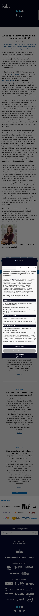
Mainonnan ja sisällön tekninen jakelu (15, 332)
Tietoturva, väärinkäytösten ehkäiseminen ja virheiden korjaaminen (17, 329)
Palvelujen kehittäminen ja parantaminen (16, 307)
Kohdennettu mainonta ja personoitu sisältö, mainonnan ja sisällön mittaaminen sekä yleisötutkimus (17, 311)
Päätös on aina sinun (9, 268)
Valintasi (21, 268)
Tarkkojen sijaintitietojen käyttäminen (15, 318)
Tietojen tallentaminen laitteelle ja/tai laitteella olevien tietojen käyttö (17, 303)
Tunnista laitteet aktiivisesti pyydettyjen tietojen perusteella (18, 322)
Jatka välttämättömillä (19, 351)
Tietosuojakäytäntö (19, 354)
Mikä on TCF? (32, 268)
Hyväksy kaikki (19, 346)
